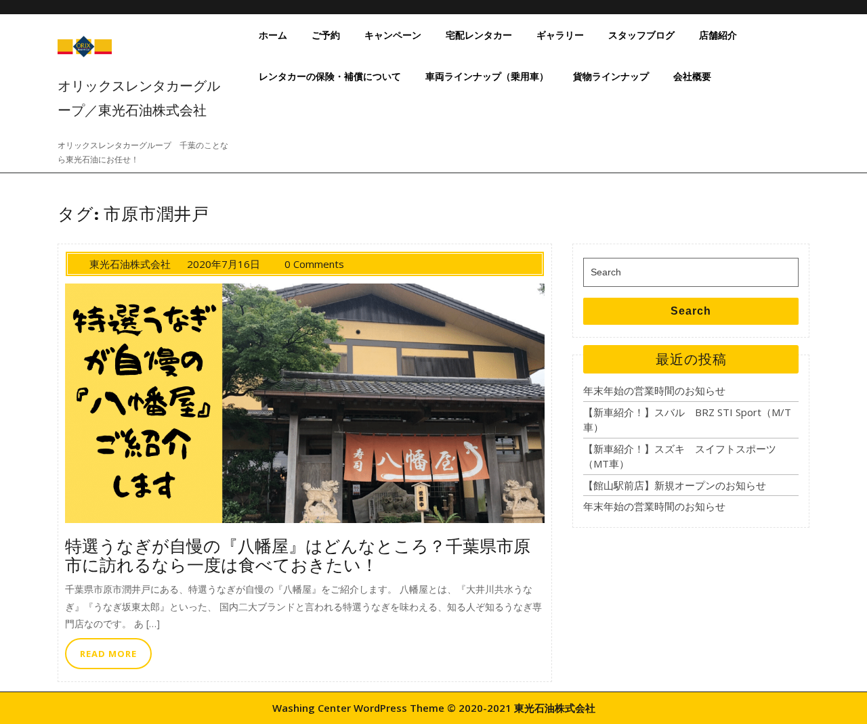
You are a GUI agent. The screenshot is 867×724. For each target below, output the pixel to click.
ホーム (273, 34)
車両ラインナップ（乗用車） (487, 76)
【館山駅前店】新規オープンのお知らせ (674, 485)
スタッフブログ (641, 34)
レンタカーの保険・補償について (330, 76)
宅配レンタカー (479, 34)
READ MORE (116, 657)
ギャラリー (560, 34)
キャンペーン (392, 34)
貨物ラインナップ (611, 76)
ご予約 (326, 34)
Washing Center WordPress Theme (358, 708)
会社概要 (692, 76)
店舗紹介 (718, 34)
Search (691, 311)
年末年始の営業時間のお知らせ (654, 390)
